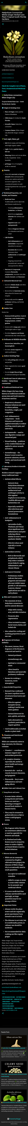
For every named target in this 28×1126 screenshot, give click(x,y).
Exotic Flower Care (7, 999)
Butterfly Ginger (20, 997)
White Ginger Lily (19, 1008)
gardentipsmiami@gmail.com (8, 73)
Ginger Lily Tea (17, 999)
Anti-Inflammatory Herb (8, 997)
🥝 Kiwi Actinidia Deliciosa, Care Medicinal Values (14, 1102)
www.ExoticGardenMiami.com (11, 987)
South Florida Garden (8, 1006)
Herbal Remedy (6, 1001)
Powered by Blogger (15, 1119)
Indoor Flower (15, 1001)
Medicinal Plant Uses (7, 1003)
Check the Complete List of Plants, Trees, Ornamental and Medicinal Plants (14, 88)
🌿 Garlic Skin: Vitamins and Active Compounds (13, 1048)
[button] (3, 24)
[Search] (26, 2)
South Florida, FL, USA (11, 1010)
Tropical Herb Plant (7, 1008)
